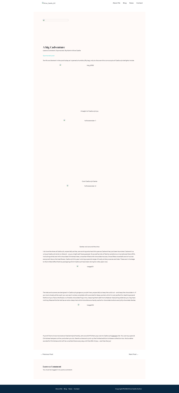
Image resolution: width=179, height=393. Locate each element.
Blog (125, 3)
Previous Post (47, 354)
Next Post (133, 354)
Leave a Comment (49, 50)
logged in (55, 370)
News (131, 3)
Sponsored (60, 50)
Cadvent (114, 336)
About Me (116, 3)
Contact (139, 3)
